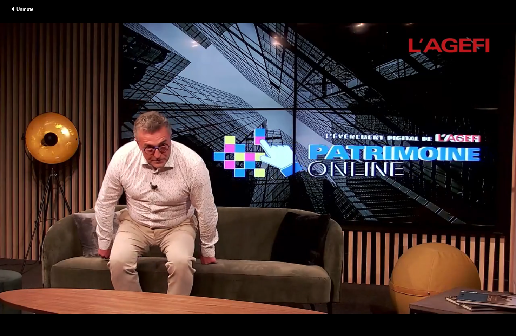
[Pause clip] (8, 331)
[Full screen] (510, 331)
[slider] (258, 324)
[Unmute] (22, 331)
